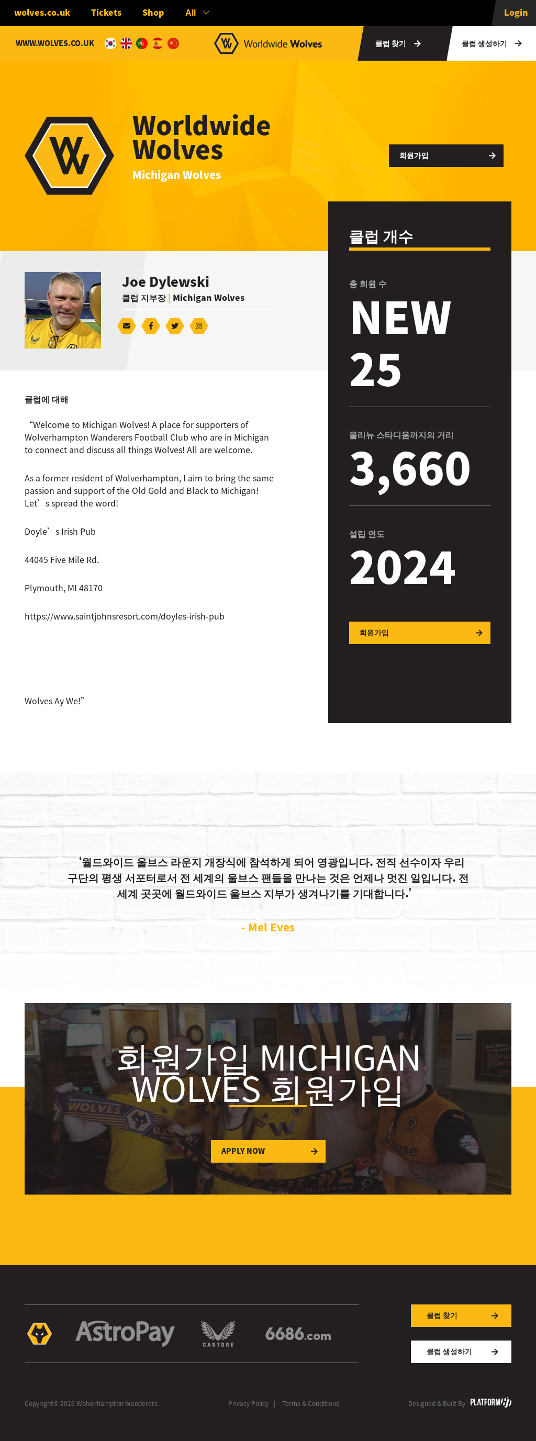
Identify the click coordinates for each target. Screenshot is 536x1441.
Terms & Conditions (310, 1403)
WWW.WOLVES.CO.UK (55, 43)
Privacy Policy (248, 1403)
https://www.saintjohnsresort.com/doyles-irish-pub (125, 616)
